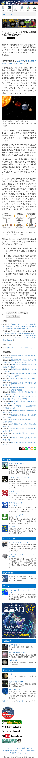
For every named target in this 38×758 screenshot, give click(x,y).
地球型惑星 (12, 313)
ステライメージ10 (16, 514)
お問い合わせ (27, 748)
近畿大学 (20, 61)
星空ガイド (7, 701)
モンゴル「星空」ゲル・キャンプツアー (22, 591)
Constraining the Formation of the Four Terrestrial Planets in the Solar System (19, 337)
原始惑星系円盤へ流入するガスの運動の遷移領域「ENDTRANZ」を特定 (19, 361)
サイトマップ (23, 753)
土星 (10, 674)
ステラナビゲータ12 (16, 491)
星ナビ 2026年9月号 (16, 463)
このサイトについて (13, 748)
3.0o (15, 505)
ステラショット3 (15, 503)
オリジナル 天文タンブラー (19, 542)
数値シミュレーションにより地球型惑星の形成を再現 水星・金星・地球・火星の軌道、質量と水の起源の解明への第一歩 (19, 326)
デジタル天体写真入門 (17, 652)
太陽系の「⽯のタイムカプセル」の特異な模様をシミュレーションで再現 (19, 397)
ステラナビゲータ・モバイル (20, 477)
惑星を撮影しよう (15, 660)
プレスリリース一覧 (27, 750)
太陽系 (9, 14)
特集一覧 (20, 701)
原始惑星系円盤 (13, 316)
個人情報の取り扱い (10, 750)
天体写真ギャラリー (16, 645)
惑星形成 (23, 313)
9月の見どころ (14, 689)
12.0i (15, 493)
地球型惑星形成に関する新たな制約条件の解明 (18, 333)
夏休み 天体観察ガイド (17, 681)
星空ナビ (12, 526)
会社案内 (13, 753)
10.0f (15, 517)
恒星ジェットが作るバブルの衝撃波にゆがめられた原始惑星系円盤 (19, 388)
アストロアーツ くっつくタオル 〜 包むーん (22, 555)
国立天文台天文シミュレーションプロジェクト (19, 62)
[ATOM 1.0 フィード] (32, 448)
